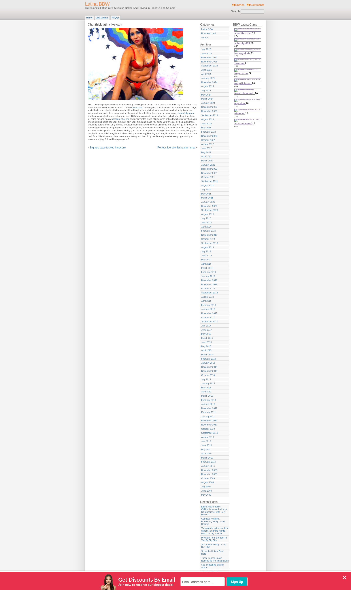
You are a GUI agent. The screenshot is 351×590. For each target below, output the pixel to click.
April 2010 (206, 453)
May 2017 (206, 334)
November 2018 (209, 284)
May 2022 (206, 152)
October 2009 (208, 478)
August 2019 (207, 247)
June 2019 (206, 255)
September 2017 (209, 321)
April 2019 (206, 264)
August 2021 (207, 185)
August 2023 (207, 119)
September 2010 (209, 433)
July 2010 (206, 441)
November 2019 (209, 235)
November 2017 (209, 313)
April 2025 (206, 74)
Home (89, 17)
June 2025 (206, 70)
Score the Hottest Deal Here (212, 552)
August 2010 (207, 437)
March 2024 (207, 99)
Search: (235, 11)
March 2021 (207, 197)
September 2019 (209, 243)
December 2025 (209, 57)
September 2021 (209, 181)
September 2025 (209, 65)
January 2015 (208, 363)
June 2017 (206, 330)
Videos (204, 37)
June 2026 (206, 53)
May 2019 (206, 259)
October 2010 (208, 429)
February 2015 (208, 359)
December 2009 (209, 470)
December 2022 (209, 136)
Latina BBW (97, 4)
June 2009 (206, 491)
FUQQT (115, 17)
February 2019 (208, 272)
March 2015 (207, 354)
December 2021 (209, 169)
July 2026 (206, 49)
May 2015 (206, 346)
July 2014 (206, 379)
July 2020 (206, 218)
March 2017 (207, 338)
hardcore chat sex (120, 119)
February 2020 (208, 231)
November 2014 (209, 371)
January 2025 (208, 78)
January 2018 (208, 309)
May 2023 (206, 127)
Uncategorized (208, 33)
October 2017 (208, 317)
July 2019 (206, 251)
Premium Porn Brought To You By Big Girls (214, 539)
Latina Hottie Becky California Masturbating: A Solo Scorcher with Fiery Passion (214, 510)
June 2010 (206, 445)
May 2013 (206, 387)
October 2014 (208, 375)
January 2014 (208, 383)
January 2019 (208, 276)
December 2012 (209, 408)
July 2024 (206, 90)
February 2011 (208, 412)
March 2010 (207, 458)
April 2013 (206, 391)
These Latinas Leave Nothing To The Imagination (215, 559)
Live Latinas (102, 17)
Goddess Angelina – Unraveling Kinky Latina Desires (213, 521)
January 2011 (208, 416)
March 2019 (207, 268)
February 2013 (208, 400)
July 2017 (206, 325)
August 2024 (207, 86)
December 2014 (209, 367)
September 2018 (209, 292)
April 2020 (206, 227)
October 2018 (208, 288)
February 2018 (208, 305)
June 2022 (206, 148)
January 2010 (208, 466)
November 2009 (209, 474)
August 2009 (207, 482)
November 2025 (209, 61)
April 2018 (206, 301)
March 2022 (207, 160)
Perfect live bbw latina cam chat (176, 147)
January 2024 (208, 103)
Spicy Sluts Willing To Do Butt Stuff (213, 546)
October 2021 (208, 177)
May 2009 (206, 495)
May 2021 (206, 193)
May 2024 (206, 94)
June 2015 (206, 342)
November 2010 (209, 424)
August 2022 (207, 144)
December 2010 (209, 420)
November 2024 (209, 82)
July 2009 (206, 486)
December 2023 (209, 107)
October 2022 (208, 140)
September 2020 (209, 210)
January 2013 (208, 404)
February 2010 (208, 462)
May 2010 (206, 449)
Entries (239, 4)
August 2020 (207, 214)
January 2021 (208, 202)
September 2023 (209, 115)
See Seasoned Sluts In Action (212, 566)
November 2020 (209, 206)
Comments (257, 4)
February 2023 (208, 132)
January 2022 (208, 165)
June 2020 (206, 222)
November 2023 (209, 111)
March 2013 (207, 396)
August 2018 (207, 297)
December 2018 (209, 280)
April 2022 (206, 156)
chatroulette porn (185, 113)
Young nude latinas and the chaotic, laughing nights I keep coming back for (215, 531)
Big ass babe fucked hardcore (108, 147)
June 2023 (206, 123)
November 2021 (209, 173)
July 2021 (206, 189)
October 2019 (208, 239)
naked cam (136, 107)
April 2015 (206, 350)
